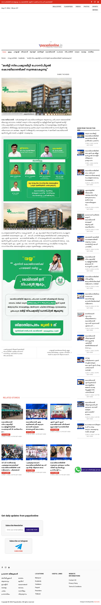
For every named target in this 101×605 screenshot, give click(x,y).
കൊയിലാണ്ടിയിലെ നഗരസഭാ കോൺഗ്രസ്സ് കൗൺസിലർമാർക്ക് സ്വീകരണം (92, 299)
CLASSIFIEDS (68, 6)
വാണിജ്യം (21, 591)
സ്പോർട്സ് (69, 52)
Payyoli (37, 587)
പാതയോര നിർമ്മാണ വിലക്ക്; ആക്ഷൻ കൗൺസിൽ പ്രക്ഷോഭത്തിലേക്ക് (26, 2)
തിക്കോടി (24, 52)
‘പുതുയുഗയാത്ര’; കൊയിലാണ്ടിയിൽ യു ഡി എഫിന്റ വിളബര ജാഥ (36, 465)
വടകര (77, 52)
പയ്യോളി (16, 52)
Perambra (38, 591)
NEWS (10, 52)
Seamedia (97, 602)
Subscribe (18, 551)
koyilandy (21, 58)
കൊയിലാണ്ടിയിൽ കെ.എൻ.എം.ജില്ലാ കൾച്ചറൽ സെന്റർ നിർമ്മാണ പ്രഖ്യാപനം (92, 156)
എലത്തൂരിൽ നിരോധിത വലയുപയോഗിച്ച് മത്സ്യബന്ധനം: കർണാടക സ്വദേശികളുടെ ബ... (91, 198)
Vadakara (38, 584)
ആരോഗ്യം (5, 581)
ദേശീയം (91, 52)
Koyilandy (38, 581)
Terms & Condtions (75, 586)
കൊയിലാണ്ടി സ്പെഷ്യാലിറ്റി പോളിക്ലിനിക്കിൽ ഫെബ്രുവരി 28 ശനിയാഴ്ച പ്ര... (11, 427)
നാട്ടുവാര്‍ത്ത (12, 58)
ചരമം (3, 591)
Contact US (72, 580)
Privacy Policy (73, 583)
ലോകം (21, 588)
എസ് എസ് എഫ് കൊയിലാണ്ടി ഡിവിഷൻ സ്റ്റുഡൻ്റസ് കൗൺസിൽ (60, 424)
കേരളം (83, 52)
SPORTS (95, 6)
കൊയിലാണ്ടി (50, 52)
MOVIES (95, 10)
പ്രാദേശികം (5, 594)
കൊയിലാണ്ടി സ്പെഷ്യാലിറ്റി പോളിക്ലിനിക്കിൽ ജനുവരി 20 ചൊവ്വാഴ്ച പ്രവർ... (92, 262)
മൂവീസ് (20, 581)
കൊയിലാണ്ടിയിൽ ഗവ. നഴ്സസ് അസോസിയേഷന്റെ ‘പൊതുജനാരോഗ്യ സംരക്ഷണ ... (92, 175)
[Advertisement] (50, 27)
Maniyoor (38, 578)
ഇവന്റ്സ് (4, 585)
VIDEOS (78, 6)
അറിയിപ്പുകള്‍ (6, 578)
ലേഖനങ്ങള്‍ (22, 585)
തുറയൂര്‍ (33, 52)
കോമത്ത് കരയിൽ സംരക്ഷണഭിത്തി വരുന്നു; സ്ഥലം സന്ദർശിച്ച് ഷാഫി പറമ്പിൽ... (92, 242)
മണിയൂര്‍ (40, 52)
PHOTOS (86, 6)
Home (4, 52)
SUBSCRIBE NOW (31, 530)
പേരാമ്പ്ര (60, 52)
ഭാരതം (20, 578)
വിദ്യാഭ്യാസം (22, 594)
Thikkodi (37, 594)
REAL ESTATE (57, 6)
